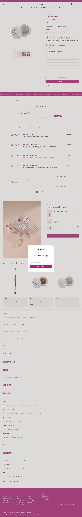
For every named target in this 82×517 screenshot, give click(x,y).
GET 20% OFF (41, 266)
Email (31, 260)
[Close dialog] (52, 245)
